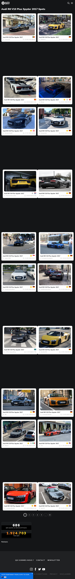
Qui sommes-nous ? (24, 560)
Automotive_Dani (11, 195)
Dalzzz (6, 445)
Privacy (54, 574)
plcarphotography (47, 258)
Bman (42, 102)
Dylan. (42, 195)
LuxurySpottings (46, 414)
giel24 (43, 508)
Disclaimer (65, 574)
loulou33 (7, 39)
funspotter (44, 133)
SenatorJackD (8, 133)
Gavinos (43, 39)
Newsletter (54, 560)
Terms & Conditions (37, 574)
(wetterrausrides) (10, 289)
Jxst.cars (8, 102)
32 (50, 515)
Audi (4, 37)
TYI (42, 445)
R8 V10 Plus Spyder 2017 (14, 37)
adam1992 (8, 258)
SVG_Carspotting (11, 352)
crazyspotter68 (10, 508)
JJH (5, 414)
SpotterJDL (44, 352)
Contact (40, 560)
